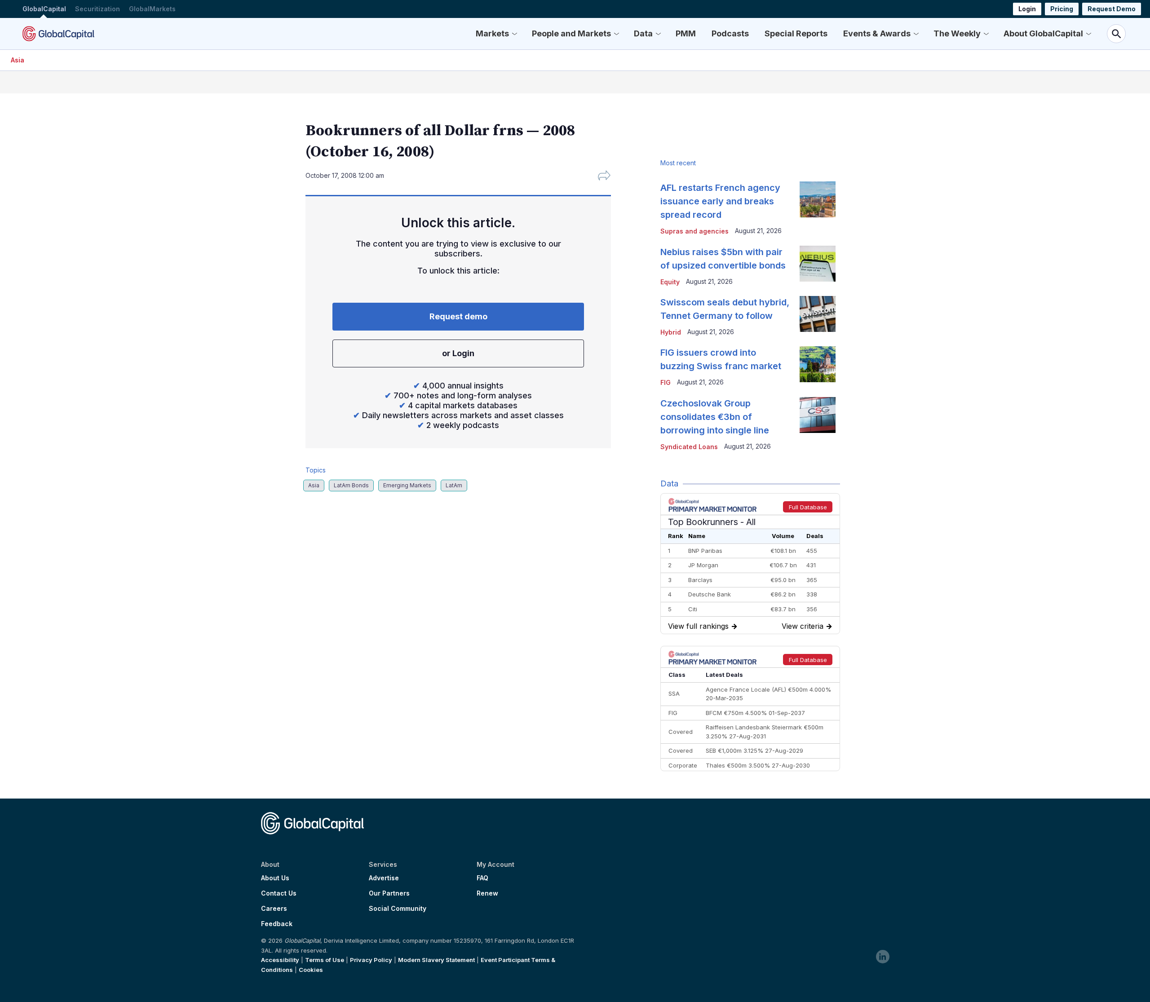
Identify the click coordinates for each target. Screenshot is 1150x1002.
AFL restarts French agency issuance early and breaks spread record (720, 201)
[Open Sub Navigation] (514, 33)
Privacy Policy (371, 959)
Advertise (384, 878)
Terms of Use (324, 959)
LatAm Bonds (351, 485)
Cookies (311, 969)
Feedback (276, 924)
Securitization (97, 9)
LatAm (454, 485)
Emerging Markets (407, 485)
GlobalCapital (44, 9)
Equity (670, 282)
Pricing (1061, 9)
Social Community (397, 908)
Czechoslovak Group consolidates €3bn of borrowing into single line (714, 417)
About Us (275, 878)
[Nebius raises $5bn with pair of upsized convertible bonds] (818, 264)
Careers (274, 908)
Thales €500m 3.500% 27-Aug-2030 (758, 765)
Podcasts (730, 33)
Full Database (808, 507)
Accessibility (280, 959)
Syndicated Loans (689, 446)
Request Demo (1112, 9)
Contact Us (278, 893)
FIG (665, 382)
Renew (487, 893)
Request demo (458, 316)
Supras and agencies (694, 231)
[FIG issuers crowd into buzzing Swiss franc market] (818, 364)
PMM (686, 33)
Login (1027, 9)
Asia (17, 60)
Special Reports (796, 33)
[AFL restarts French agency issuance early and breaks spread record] (818, 199)
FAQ (482, 878)
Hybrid (670, 332)
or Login (458, 353)
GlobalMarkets (152, 9)
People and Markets (571, 33)
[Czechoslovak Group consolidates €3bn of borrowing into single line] (818, 415)
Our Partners (389, 893)
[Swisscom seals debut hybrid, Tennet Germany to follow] (818, 314)
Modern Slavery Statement (436, 959)
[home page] (58, 33)
